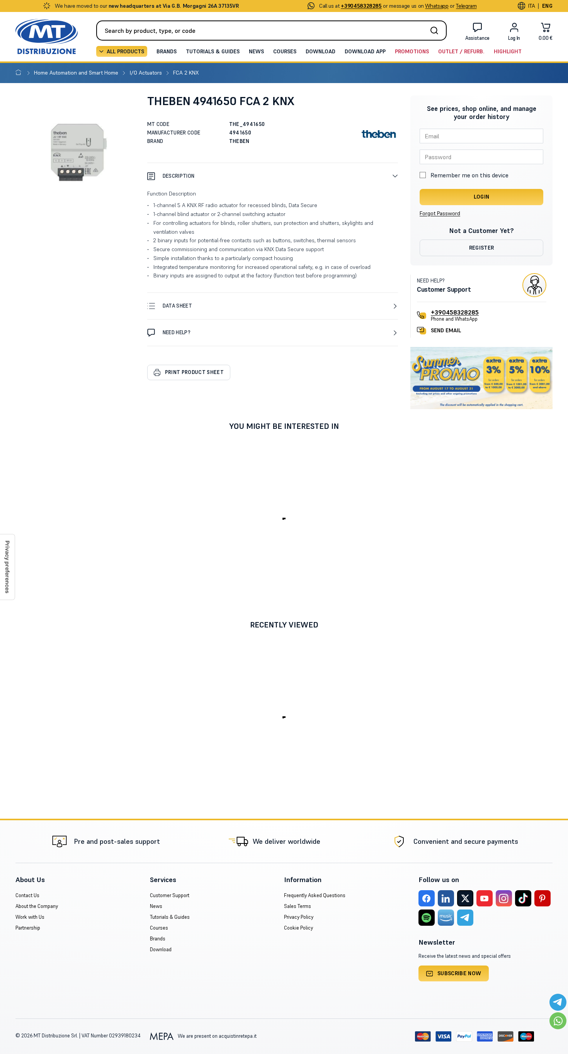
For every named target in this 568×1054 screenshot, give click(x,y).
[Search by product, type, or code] (436, 30)
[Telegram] (465, 918)
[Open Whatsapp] (557, 1020)
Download (320, 51)
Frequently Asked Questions (314, 895)
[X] (465, 898)
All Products (125, 51)
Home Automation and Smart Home (77, 72)
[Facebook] (426, 898)
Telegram (466, 5)
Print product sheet (194, 372)
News (256, 51)
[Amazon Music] (446, 918)
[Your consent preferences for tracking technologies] (7, 567)
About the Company (36, 906)
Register (481, 247)
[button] (272, 176)
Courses (284, 51)
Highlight (508, 51)
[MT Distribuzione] (46, 36)
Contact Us (27, 895)
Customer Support (169, 895)
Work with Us (29, 917)
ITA (531, 5)
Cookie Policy (298, 928)
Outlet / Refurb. (461, 51)
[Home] (19, 72)
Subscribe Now (459, 973)
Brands (166, 51)
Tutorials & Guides (213, 51)
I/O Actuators (146, 72)
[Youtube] (484, 898)
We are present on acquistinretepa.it (217, 1036)
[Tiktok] (523, 898)
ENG (547, 5)
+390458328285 (455, 312)
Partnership (27, 928)
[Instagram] (504, 898)
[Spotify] (426, 918)
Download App (365, 51)
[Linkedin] (446, 898)
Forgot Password (440, 213)
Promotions (412, 51)
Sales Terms (297, 906)
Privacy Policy (298, 917)
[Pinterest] (542, 898)
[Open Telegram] (557, 1002)
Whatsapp (436, 5)
